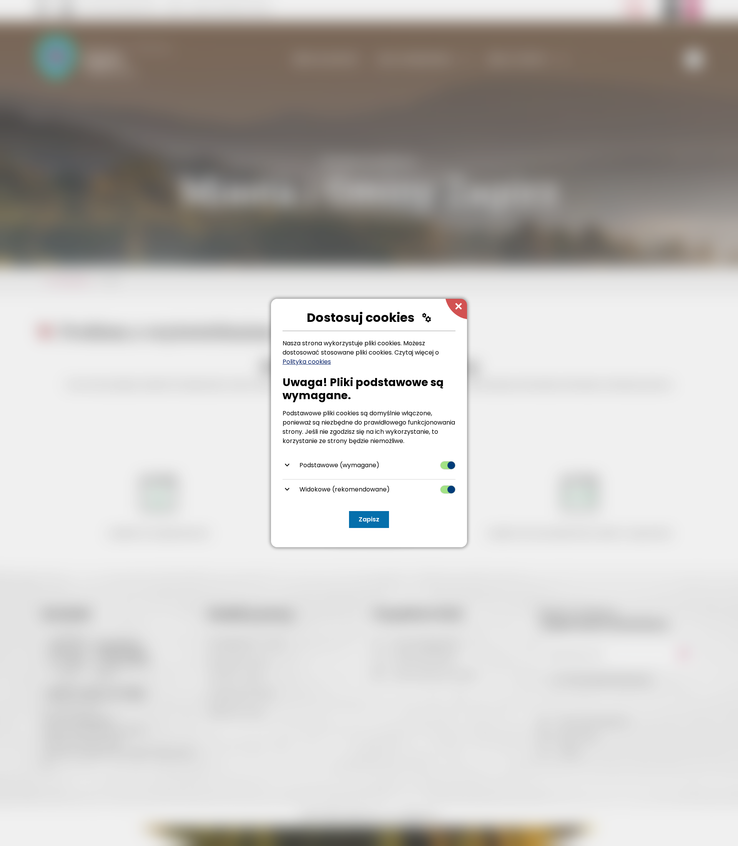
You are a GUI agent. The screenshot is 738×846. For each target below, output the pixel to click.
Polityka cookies (307, 361)
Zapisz (369, 519)
